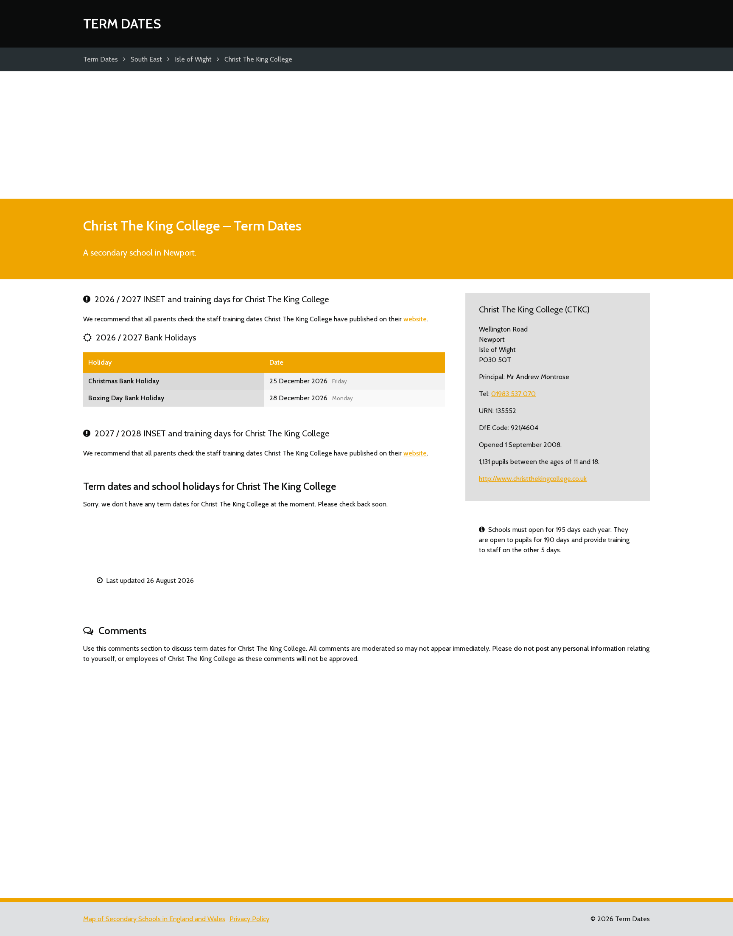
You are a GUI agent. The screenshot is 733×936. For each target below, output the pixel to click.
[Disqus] (366, 777)
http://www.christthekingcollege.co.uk (533, 479)
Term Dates (122, 23)
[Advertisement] (366, 135)
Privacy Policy (249, 919)
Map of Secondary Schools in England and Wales (154, 919)
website (415, 319)
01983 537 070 (513, 394)
